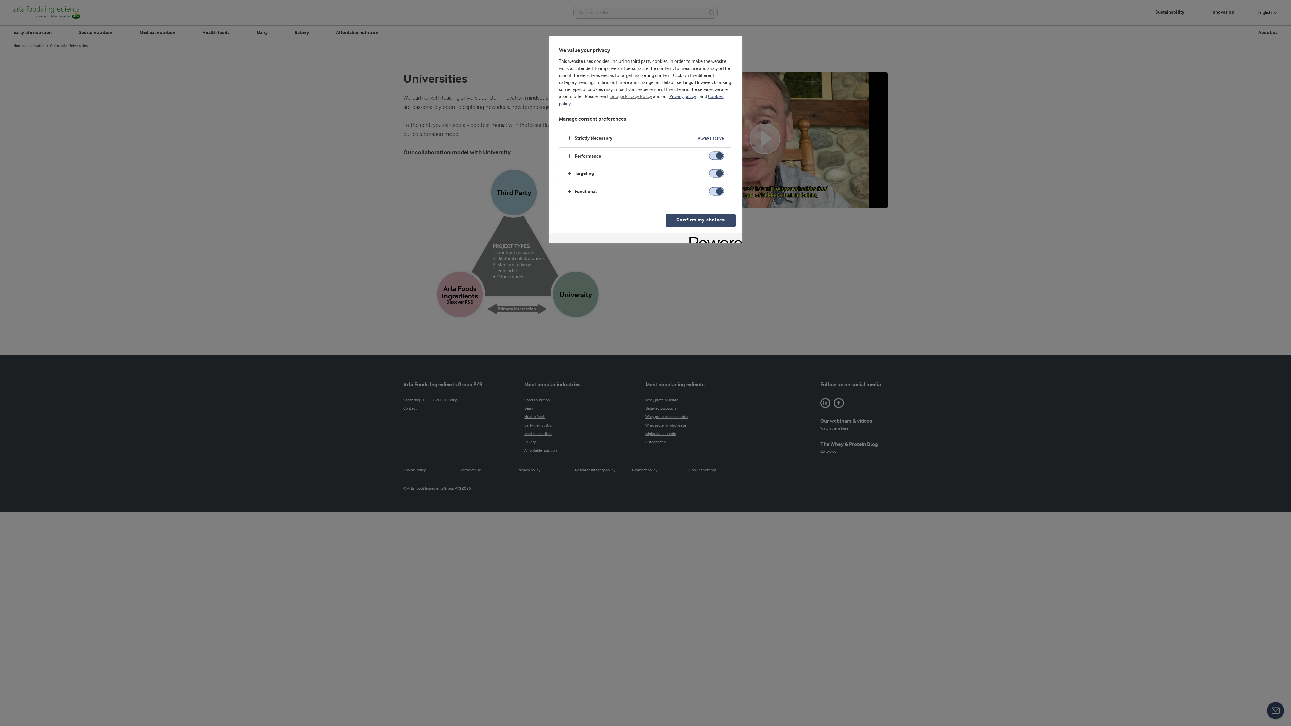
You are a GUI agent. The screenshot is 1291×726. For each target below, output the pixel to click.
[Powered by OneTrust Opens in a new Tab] (713, 238)
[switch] (716, 156)
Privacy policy (682, 96)
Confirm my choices (700, 220)
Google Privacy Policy (631, 96)
